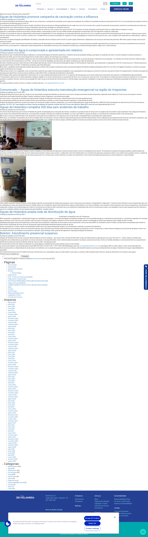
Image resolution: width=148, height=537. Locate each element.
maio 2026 (11, 308)
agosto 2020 (12, 447)
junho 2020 (11, 451)
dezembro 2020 (13, 439)
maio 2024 (11, 356)
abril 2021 (11, 431)
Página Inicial (12, 275)
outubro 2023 (12, 370)
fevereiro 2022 (12, 411)
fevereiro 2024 (12, 362)
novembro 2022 (13, 393)
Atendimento (12, 470)
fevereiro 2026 (12, 314)
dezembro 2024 (13, 342)
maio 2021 (11, 429)
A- (130, 3)
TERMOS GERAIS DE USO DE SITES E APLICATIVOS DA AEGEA (27, 285)
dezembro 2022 (13, 391)
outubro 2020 (12, 443)
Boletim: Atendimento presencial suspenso (29, 233)
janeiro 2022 (12, 413)
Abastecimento (13, 466)
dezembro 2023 (13, 366)
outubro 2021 (12, 419)
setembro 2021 (13, 421)
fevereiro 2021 (12, 435)
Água (9, 287)
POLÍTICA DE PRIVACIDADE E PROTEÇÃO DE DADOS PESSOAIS (28, 281)
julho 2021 (11, 425)
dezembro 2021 (13, 415)
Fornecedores (92, 9)
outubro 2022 (12, 395)
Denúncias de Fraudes (121, 516)
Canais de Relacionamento (122, 513)
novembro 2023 (13, 368)
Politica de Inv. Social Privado (17, 279)
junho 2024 (11, 354)
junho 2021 (11, 427)
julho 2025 (11, 328)
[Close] (115, 517)
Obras (10, 478)
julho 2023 (11, 377)
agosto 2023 (12, 375)
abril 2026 (11, 310)
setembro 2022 (13, 397)
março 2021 (12, 433)
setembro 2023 (13, 373)
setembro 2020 (13, 445)
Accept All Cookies (92, 518)
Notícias (10, 271)
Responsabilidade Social (15, 293)
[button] (8, 524)
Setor (10, 486)
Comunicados (12, 265)
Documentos (12, 267)
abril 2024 (11, 358)
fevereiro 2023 (12, 387)
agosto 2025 (12, 326)
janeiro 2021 (12, 437)
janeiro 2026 (12, 316)
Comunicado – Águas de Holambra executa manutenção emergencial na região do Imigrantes (63, 89)
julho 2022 (11, 401)
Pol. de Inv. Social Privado (122, 501)
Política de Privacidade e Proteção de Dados (74, 534)
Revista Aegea (16, 273)
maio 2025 (11, 332)
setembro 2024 (13, 348)
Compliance (79, 501)
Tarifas (10, 488)
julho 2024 (11, 352)
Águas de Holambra (36, 258)
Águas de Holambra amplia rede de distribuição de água (37, 212)
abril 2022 (11, 407)
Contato (10, 289)
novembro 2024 (13, 344)
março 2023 (12, 385)
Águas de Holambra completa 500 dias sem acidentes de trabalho (44, 107)
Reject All (92, 523)
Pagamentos (12, 480)
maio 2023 (11, 381)
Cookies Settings (92, 528)
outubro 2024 (12, 346)
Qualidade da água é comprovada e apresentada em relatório (41, 50)
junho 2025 (11, 330)
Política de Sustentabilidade (17, 283)
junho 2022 (11, 403)
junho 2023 (11, 379)
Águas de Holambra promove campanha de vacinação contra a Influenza (49, 16)
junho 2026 (11, 306)
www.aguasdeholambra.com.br (54, 83)
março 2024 (12, 360)
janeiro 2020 (12, 461)
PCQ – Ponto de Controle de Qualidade (20, 277)
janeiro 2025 (12, 340)
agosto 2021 (12, 423)
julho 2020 (11, 449)
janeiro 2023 (12, 389)
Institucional (12, 476)
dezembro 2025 (13, 318)
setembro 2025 (13, 324)
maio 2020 (11, 453)
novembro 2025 (13, 320)
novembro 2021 (13, 417)
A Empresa (79, 496)
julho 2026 (11, 304)
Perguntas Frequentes (121, 511)
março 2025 (12, 336)
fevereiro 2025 (12, 338)
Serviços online (121, 9)
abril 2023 (11, 383)
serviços (10, 484)
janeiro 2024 (12, 364)
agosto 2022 (12, 399)
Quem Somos (12, 291)
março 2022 (12, 409)
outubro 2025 (12, 322)
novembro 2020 (13, 441)
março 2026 (12, 312)
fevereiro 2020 (12, 459)
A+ (124, 3)
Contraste (115, 3)
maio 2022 (11, 405)
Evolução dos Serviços (15, 297)
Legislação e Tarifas (14, 295)
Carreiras (82, 9)
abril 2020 (11, 455)
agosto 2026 (12, 302)
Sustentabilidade (120, 496)
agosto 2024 (12, 350)
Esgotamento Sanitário (15, 269)
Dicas (9, 474)
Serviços (98, 496)
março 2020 (12, 457)
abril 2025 (11, 334)
